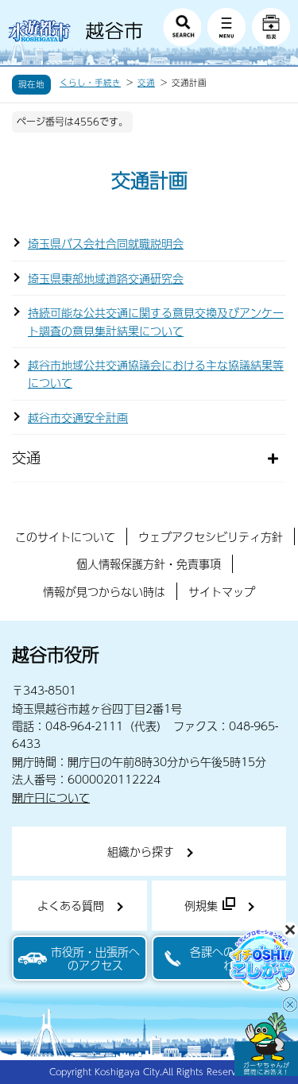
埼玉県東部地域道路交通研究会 (106, 278)
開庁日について (51, 797)
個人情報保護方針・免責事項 (148, 563)
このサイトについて (65, 536)
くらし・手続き (90, 82)
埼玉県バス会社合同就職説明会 (106, 243)
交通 (146, 82)
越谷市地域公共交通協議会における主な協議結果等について (156, 373)
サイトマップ (221, 591)
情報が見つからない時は (104, 591)
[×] (266, 1044)
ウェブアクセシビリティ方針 (210, 536)
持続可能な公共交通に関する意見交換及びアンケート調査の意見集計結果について (156, 321)
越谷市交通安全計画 (78, 417)
